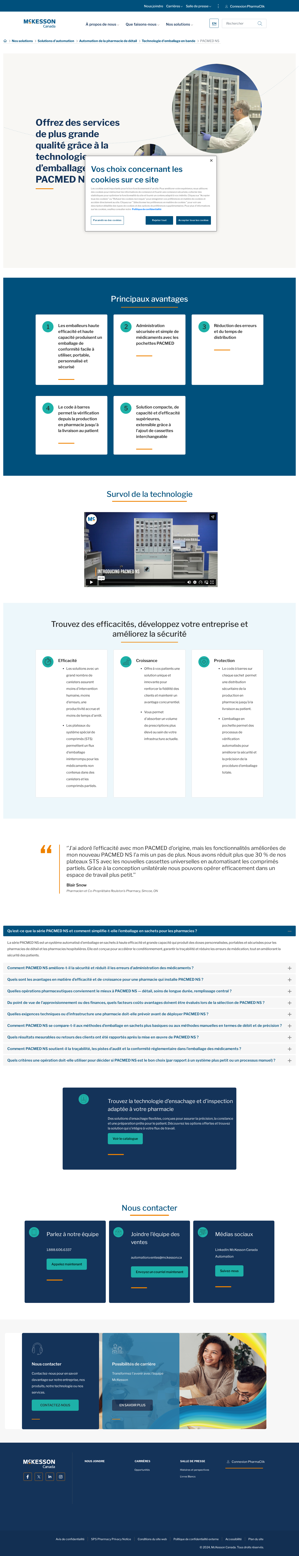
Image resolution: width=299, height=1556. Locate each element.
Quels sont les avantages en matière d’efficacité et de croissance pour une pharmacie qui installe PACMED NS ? (105, 979)
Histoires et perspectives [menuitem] (194, 1469)
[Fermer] (211, 160)
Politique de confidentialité (146, 209)
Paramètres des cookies (107, 220)
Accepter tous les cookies (193, 220)
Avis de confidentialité (70, 1539)
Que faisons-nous (141, 24)
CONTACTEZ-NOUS (55, 1405)
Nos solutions (178, 24)
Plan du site (255, 1539)
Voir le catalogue (125, 1139)
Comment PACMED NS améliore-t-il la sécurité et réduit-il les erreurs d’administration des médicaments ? (100, 968)
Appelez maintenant (66, 1264)
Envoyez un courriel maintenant (159, 1272)
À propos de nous (101, 24)
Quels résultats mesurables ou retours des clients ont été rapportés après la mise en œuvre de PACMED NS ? (103, 1037)
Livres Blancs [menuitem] (187, 1476)
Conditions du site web (152, 1539)
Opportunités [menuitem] (142, 1469)
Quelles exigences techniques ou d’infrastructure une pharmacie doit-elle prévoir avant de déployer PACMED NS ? (107, 1014)
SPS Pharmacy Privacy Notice (111, 1539)
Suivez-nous (229, 1271)
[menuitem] (153, 7)
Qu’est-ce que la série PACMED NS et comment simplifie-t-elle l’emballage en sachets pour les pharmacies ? (102, 931)
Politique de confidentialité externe (196, 1539)
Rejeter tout (159, 220)
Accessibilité (233, 1539)
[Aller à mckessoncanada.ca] (39, 23)
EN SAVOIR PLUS (132, 1393)
